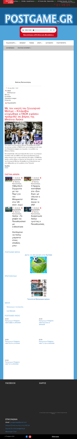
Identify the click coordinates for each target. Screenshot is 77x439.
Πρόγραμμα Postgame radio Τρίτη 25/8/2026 (12, 363)
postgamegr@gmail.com (18, 422)
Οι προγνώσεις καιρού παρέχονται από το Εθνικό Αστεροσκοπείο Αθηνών (53, 413)
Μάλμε (7, 94)
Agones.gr (68, 2)
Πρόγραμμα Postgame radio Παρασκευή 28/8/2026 (46, 322)
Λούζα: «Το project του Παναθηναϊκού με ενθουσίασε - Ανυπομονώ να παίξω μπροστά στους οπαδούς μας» (17, 231)
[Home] (38, 19)
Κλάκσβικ (8, 96)
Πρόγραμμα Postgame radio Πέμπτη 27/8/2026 (12, 342)
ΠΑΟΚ (9, 91)
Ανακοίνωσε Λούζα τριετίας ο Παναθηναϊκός (36, 220)
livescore (73, 2)
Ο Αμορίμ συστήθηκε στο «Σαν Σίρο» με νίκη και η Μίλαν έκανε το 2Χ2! (36, 195)
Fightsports (61, 43)
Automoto (49, 43)
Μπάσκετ (23, 43)
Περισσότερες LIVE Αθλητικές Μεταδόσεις (38, 35)
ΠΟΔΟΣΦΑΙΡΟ (11, 103)
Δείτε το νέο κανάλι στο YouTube (38, 255)
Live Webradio (11, 311)
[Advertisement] (38, 64)
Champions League (10, 98)
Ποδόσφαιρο (10, 43)
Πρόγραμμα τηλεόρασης (15, 307)
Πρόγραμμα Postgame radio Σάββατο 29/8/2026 (13, 321)
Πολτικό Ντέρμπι (24, 48)
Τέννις (31, 43)
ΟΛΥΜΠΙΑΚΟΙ (10, 48)
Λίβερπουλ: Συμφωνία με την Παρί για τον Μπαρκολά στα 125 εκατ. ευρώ (17, 195)
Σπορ (39, 43)
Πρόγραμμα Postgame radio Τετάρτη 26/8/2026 (46, 342)
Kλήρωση (8, 100)
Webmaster (55, 436)
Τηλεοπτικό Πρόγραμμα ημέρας (38, 299)
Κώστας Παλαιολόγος (23, 82)
